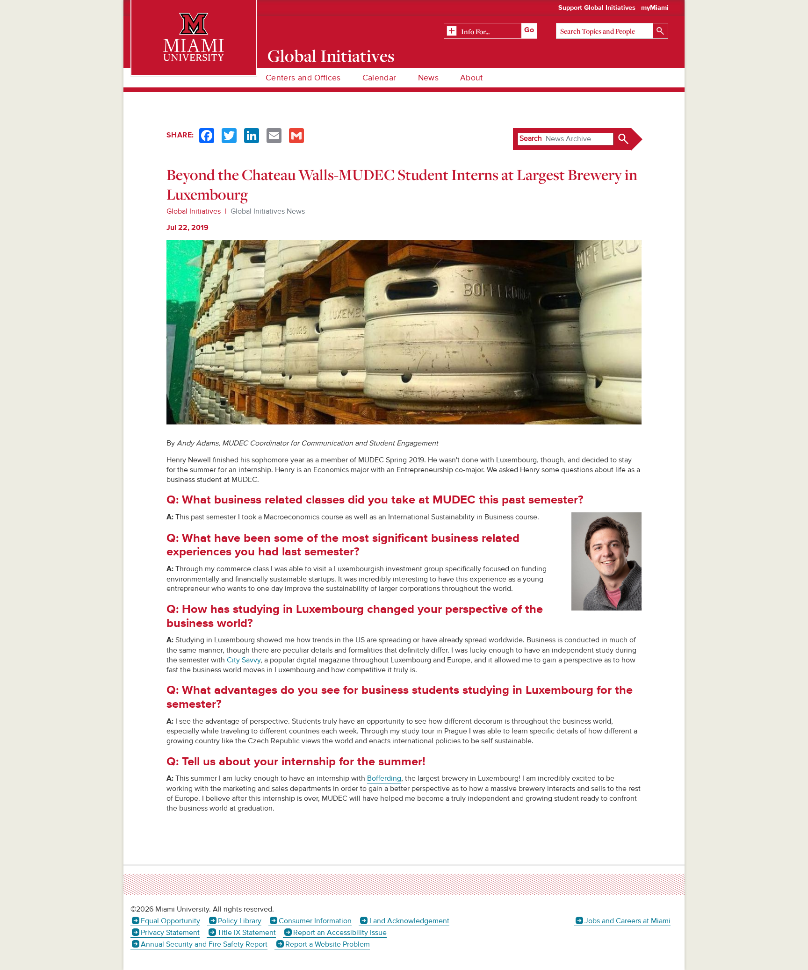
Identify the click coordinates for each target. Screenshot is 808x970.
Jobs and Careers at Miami (627, 921)
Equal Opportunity (170, 921)
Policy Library (239, 921)
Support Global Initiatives (596, 8)
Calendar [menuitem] (379, 78)
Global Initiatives (331, 55)
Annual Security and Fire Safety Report (204, 944)
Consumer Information (315, 921)
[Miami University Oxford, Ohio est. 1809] (193, 37)
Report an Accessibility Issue (340, 932)
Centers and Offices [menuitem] (303, 78)
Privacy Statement (170, 932)
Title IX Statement (246, 932)
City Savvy (243, 660)
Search (530, 138)
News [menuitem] (428, 78)
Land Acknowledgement (409, 921)
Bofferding (384, 778)
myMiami (655, 8)
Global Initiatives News (268, 211)
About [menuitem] (471, 78)
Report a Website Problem (327, 944)
